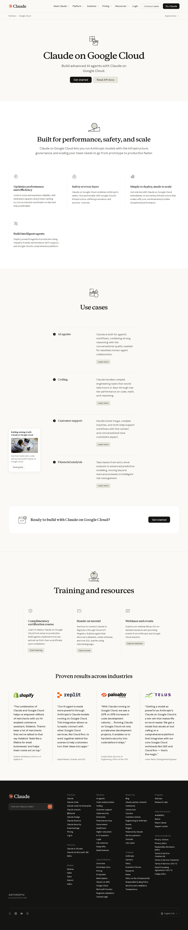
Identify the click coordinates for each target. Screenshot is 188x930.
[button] (61, 6)
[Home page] (17, 6)
